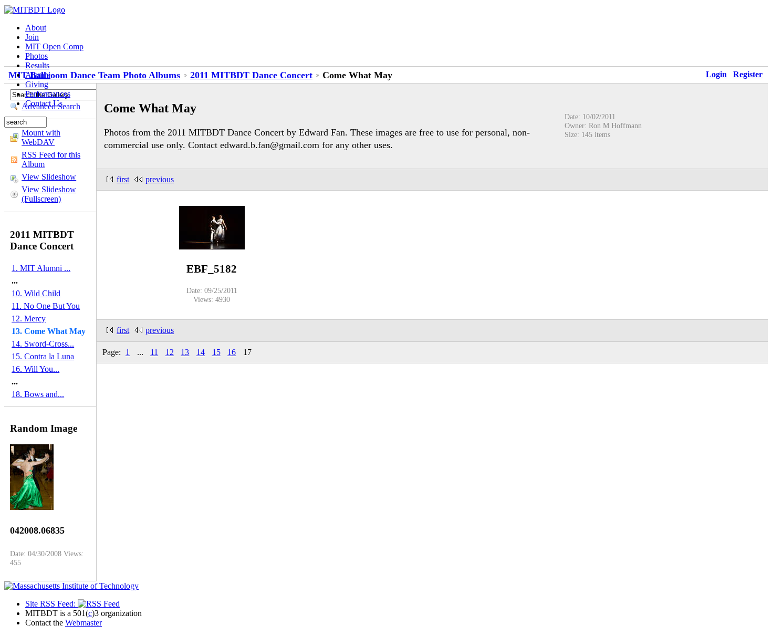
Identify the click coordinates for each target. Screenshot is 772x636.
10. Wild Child (36, 293)
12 (169, 352)
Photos (36, 55)
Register (748, 74)
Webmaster (83, 622)
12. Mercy (29, 318)
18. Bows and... (38, 394)
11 (154, 352)
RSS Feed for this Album (51, 159)
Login (716, 74)
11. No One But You (46, 305)
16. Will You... (35, 368)
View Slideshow (49, 176)
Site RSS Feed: (51, 603)
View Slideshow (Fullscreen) (49, 194)
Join (32, 37)
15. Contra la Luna (43, 356)
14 (200, 352)
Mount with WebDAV (41, 137)
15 (216, 352)
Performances (47, 93)
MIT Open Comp (54, 46)
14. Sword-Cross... (43, 343)
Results (37, 65)
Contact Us (43, 103)
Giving (36, 84)
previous (159, 179)
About (35, 27)
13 (185, 352)
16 (231, 352)
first (123, 179)
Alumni (37, 74)
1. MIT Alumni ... (41, 268)
